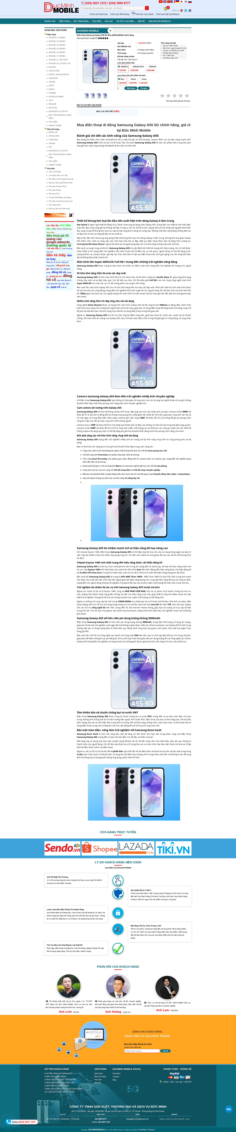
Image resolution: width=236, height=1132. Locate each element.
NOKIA (51, 89)
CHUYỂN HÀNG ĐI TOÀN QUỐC (58, 1073)
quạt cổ (55, 286)
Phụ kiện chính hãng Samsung (61, 179)
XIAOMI (52, 82)
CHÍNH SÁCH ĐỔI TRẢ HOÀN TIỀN (59, 1083)
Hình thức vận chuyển (144, 14)
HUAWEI (52, 93)
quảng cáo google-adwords (58, 240)
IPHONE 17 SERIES (57, 56)
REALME (52, 104)
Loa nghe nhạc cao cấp (58, 175)
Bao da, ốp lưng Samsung (59, 208)
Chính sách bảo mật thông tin (167, 14)
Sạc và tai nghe (55, 172)
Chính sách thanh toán (99, 14)
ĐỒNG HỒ (53, 132)
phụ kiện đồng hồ (64, 280)
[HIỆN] (116, 111)
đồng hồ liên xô (56, 269)
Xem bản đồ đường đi (159, 21)
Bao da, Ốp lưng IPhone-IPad (60, 183)
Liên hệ (141, 21)
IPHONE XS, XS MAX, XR (59, 63)
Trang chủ (49, 21)
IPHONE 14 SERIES (57, 45)
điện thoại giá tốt (57, 235)
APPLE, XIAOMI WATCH (59, 74)
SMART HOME (55, 125)
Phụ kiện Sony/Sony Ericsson (61, 201)
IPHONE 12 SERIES (57, 38)
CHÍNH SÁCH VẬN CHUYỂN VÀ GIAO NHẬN (63, 1089)
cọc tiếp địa (52, 225)
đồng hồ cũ (59, 272)
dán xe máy (56, 255)
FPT (50, 147)
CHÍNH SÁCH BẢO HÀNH (55, 1076)
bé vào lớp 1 (53, 248)
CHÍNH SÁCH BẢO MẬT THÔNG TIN (60, 1080)
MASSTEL (53, 108)
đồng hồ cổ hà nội (53, 262)
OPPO (51, 85)
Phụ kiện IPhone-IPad (57, 186)
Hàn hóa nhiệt (60, 228)
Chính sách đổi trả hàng (119, 14)
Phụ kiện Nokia (55, 190)
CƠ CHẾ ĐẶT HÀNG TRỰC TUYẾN (59, 1092)
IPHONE (52, 67)
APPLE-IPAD (54, 71)
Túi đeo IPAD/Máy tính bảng (60, 197)
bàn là (64, 287)
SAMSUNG (53, 78)
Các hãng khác (55, 205)
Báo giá (109, 21)
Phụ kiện (96, 21)
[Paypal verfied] (179, 1080)
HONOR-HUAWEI (56, 97)
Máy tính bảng (81, 21)
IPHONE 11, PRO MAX (58, 60)
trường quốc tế (58, 245)
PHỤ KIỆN (53, 122)
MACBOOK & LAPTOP (58, 111)
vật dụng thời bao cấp (56, 284)
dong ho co (56, 276)
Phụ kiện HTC (54, 194)
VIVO (51, 100)
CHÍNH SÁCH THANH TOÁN (56, 1086)
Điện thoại (64, 21)
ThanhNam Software (146, 1130)
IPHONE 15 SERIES (57, 49)
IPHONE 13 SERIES (57, 41)
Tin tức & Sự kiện (125, 21)
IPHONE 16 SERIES (57, 52)
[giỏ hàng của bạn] (165, 10)
